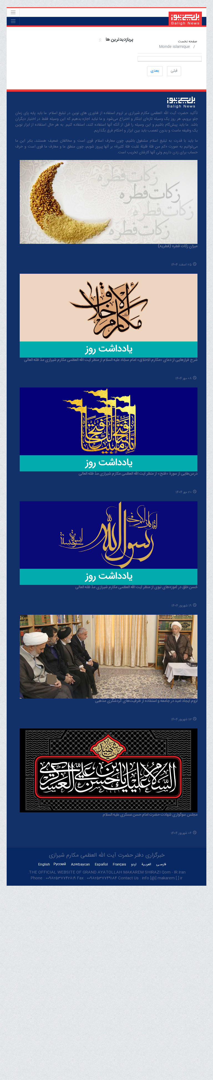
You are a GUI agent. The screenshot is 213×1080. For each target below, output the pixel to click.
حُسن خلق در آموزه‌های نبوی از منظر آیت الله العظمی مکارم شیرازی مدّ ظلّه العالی (136, 587)
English (44, 864)
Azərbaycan (80, 864)
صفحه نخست (187, 41)
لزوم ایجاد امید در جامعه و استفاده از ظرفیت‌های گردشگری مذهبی (146, 701)
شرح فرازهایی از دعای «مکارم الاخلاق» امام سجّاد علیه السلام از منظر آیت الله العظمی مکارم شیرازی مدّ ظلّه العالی (110, 360)
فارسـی (161, 864)
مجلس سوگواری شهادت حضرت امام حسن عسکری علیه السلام (150, 815)
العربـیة (146, 864)
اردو (133, 864)
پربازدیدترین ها (119, 39)
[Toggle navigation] (13, 12)
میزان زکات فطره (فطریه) (177, 246)
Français (119, 864)
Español (101, 864)
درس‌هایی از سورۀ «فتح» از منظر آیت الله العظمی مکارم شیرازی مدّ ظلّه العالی (137, 474)
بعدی (155, 71)
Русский (60, 864)
